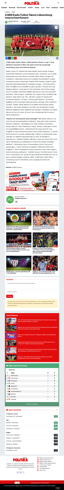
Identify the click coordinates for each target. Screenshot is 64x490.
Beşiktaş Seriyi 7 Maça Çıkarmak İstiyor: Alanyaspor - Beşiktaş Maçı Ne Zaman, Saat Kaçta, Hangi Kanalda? (18, 228)
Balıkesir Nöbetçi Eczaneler (46, 458)
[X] (20, 472)
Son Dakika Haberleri (44, 468)
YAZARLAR (54, 7)
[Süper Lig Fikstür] (57, 410)
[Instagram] (23, 472)
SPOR (48, 7)
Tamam (57, 488)
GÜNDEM (4, 7)
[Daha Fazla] (15, 58)
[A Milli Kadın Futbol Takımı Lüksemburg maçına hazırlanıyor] (32, 40)
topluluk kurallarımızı (20, 301)
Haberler (7, 12)
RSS (18, 482)
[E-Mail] (16, 202)
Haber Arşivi (42, 470)
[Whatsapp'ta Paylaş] (12, 58)
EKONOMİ (12, 7)
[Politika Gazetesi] (10, 199)
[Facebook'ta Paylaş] (7, 58)
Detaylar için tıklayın (32, 404)
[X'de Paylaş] (9, 58)
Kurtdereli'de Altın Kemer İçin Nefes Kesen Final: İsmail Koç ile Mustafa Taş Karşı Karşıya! (44, 228)
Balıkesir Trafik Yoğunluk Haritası (47, 463)
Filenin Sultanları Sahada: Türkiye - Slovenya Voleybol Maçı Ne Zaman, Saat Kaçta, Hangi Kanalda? (18, 250)
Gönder (9, 296)
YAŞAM (37, 7)
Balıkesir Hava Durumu (45, 459)
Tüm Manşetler (43, 466)
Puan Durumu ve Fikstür (45, 465)
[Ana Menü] (5, 2)
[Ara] (58, 3)
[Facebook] (17, 472)
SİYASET (30, 7)
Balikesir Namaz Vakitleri (45, 461)
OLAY (42, 7)
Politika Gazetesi (21, 198)
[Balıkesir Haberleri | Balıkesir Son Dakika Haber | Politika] (32, 3)
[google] (34, 181)
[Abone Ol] (57, 58)
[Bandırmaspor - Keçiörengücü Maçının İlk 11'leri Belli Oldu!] (18, 263)
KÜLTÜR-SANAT (21, 7)
